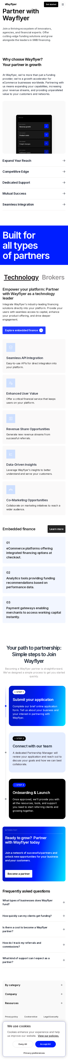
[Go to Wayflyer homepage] (11, 4)
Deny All (23, 1044)
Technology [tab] (21, 277)
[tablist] (34, 277)
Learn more (56, 529)
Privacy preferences (34, 1053)
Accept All (45, 1044)
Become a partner (19, 873)
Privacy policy (11, 1016)
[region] (34, 1039)
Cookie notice (30, 1016)
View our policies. (48, 1035)
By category (12, 985)
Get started (51, 4)
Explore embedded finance (21, 330)
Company (11, 994)
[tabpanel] (34, 455)
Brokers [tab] (53, 277)
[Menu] (62, 4)
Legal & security (51, 1016)
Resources (12, 1003)
